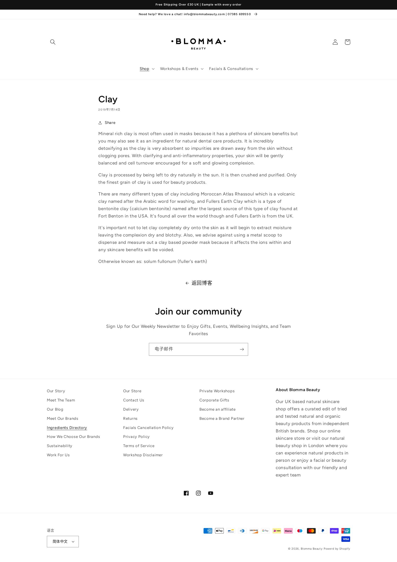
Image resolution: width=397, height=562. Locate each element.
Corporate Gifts (214, 400)
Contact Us (133, 400)
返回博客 (202, 283)
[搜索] (53, 42)
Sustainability (59, 445)
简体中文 (60, 541)
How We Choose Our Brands (73, 436)
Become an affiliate (217, 409)
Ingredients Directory (67, 427)
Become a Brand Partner (222, 418)
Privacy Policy (136, 436)
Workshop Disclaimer (143, 455)
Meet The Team (61, 400)
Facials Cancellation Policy (148, 427)
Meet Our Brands (62, 418)
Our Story (56, 391)
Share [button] (110, 122)
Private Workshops (217, 391)
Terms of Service (139, 445)
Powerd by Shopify (337, 548)
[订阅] (242, 349)
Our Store (132, 391)
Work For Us (58, 455)
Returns (130, 418)
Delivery (131, 409)
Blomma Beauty (312, 548)
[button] (146, 69)
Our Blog (55, 409)
